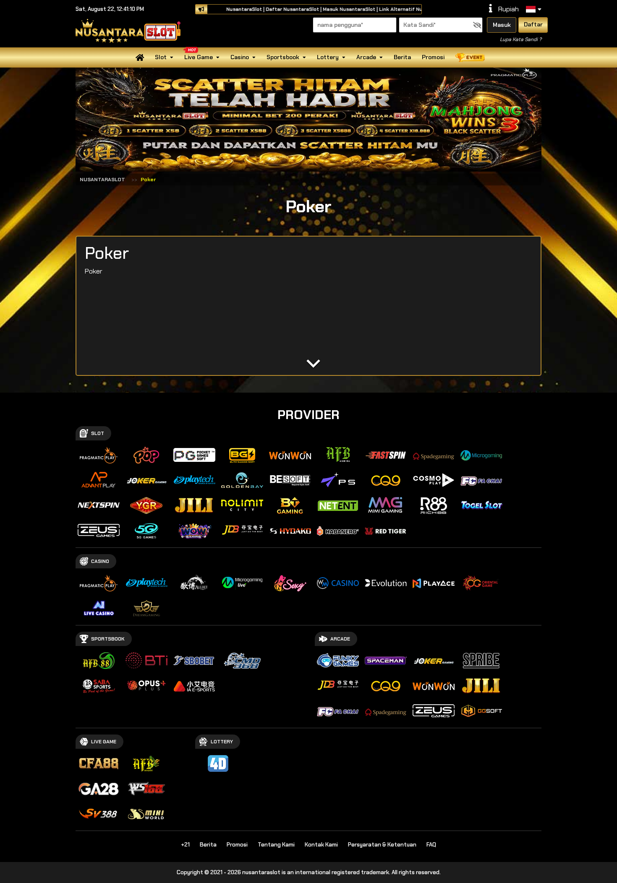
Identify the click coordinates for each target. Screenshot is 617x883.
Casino (239, 57)
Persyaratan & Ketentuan (382, 844)
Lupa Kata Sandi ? (520, 39)
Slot (161, 57)
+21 (185, 844)
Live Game (198, 57)
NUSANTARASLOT (102, 179)
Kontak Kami (321, 844)
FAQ (431, 844)
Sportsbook (283, 57)
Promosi (433, 57)
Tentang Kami (276, 844)
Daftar (533, 24)
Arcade (366, 57)
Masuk (502, 25)
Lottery (328, 57)
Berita (402, 57)
